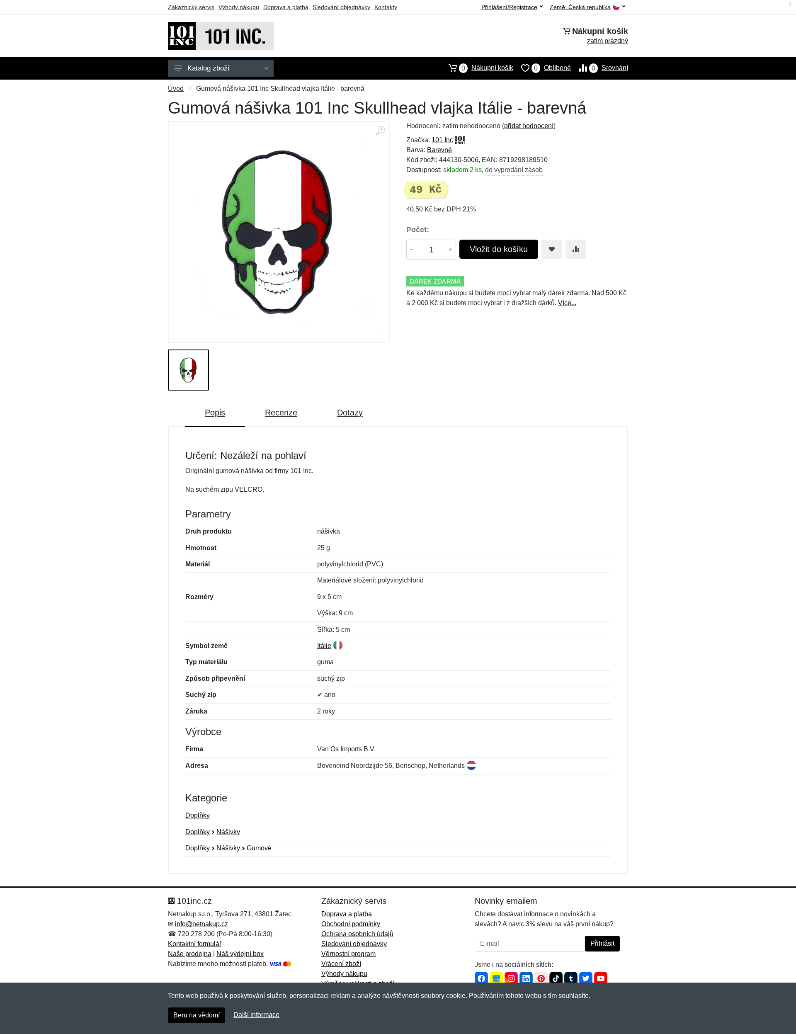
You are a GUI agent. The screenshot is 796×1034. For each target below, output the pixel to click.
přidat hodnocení (528, 125)
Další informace (256, 1014)
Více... (567, 302)
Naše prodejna (189, 953)
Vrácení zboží (341, 963)
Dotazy (350, 412)
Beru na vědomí (196, 1015)
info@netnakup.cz (201, 923)
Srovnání (610, 68)
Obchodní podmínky (350, 923)
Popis (215, 412)
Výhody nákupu (238, 7)
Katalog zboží (208, 68)
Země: (580, 7)
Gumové (259, 848)
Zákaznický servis (191, 7)
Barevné (439, 149)
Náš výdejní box (240, 953)
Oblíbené (552, 68)
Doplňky (197, 815)
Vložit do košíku (499, 249)
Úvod (176, 88)
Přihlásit (602, 943)
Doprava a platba (285, 7)
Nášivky (228, 831)
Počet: (417, 230)
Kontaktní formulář (194, 943)
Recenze (281, 412)
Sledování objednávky (341, 7)
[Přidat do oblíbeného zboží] (551, 249)
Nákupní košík (487, 68)
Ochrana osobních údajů (357, 933)
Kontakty (385, 7)
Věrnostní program (348, 953)
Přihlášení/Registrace (509, 7)
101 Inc (442, 139)
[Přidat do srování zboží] (575, 249)
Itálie (324, 645)
